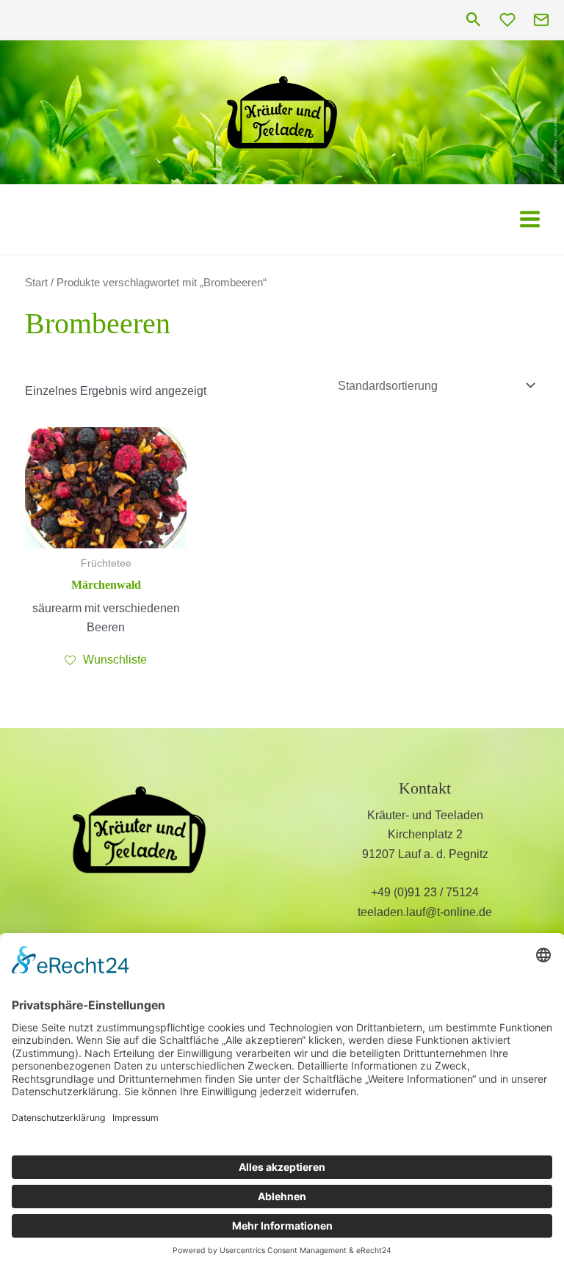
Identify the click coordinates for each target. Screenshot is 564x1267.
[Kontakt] (541, 20)
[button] (474, 20)
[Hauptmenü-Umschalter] (529, 218)
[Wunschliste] (507, 20)
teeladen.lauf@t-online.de (425, 912)
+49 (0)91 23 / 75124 (425, 892)
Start (36, 282)
